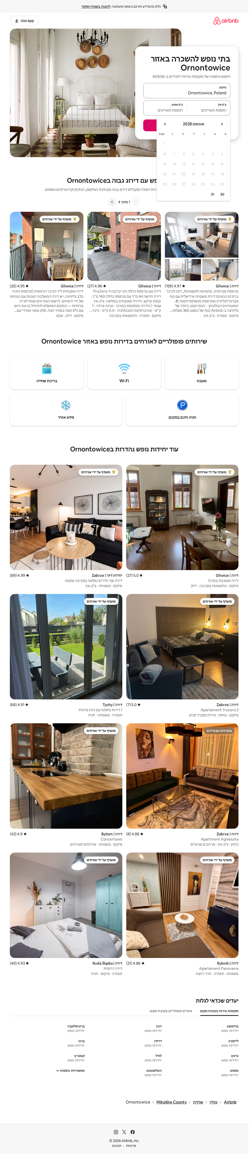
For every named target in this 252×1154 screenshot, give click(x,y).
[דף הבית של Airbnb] (225, 20)
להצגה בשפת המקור (95, 6)
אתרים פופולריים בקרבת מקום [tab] (171, 1011)
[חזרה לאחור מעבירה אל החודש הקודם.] (221, 124)
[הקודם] (136, 202)
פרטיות (131, 1145)
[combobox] (186, 93)
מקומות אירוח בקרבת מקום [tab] (219, 1011)
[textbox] (209, 110)
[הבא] (112, 202)
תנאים (116, 1145)
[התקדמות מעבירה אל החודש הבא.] (165, 124)
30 (222, 194)
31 (212, 194)
